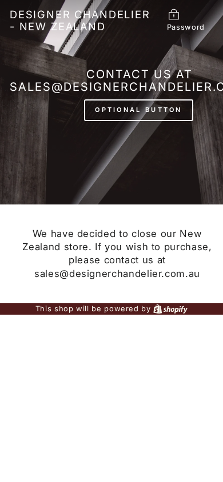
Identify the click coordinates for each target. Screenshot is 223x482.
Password (186, 27)
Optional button (138, 110)
